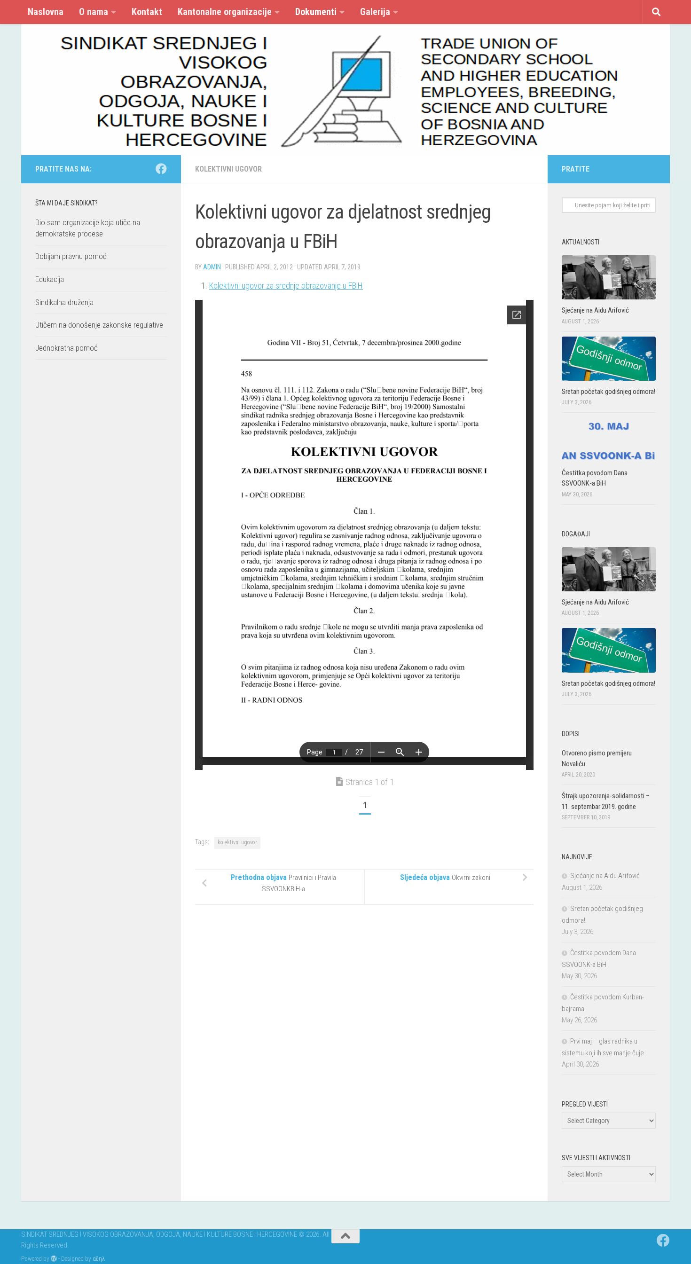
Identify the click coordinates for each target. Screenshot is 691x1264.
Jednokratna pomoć (66, 348)
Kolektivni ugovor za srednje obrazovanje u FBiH (286, 285)
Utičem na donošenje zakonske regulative (99, 325)
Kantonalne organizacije (225, 11)
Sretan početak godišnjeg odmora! (608, 391)
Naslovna (45, 11)
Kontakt (147, 11)
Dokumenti (316, 11)
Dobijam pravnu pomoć (71, 256)
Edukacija (49, 279)
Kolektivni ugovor (228, 169)
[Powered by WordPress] (54, 1259)
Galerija (375, 11)
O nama (93, 11)
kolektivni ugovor (237, 842)
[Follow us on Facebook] (161, 168)
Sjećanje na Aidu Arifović (595, 310)
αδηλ (99, 1258)
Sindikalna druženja (64, 302)
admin (212, 267)
